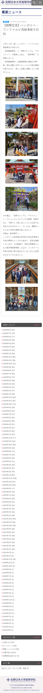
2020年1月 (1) (8, 596)
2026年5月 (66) (9, 340)
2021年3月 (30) (9, 549)
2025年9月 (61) (9, 367)
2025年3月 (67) (9, 387)
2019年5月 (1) (8, 606)
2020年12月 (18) (9, 559)
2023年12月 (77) (9, 438)
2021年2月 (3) (8, 552)
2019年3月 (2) (8, 610)
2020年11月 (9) (8, 563)
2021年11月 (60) (9, 522)
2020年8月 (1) (8, 573)
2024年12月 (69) (9, 397)
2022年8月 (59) (9, 492)
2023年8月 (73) (9, 451)
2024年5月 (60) (9, 421)
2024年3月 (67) (9, 428)
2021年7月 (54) (9, 536)
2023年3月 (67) (9, 468)
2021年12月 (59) (9, 519)
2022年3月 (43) (9, 509)
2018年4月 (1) (8, 623)
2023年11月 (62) (9, 441)
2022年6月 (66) (9, 498)
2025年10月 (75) (9, 364)
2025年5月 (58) (9, 380)
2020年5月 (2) (8, 583)
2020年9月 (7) (8, 569)
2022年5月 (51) (9, 502)
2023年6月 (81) (9, 458)
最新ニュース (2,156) (11, 649)
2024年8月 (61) (9, 411)
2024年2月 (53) (9, 431)
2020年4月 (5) (8, 586)
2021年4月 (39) (9, 546)
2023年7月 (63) (9, 455)
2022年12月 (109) (10, 478)
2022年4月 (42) (9, 505)
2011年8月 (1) (8, 630)
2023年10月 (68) (9, 445)
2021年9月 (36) (9, 529)
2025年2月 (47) (9, 391)
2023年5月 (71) (9, 461)
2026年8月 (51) (9, 330)
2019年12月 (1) (9, 600)
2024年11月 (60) (9, 401)
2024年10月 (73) (9, 404)
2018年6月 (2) (8, 620)
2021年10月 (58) (9, 525)
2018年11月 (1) (8, 613)
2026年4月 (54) (9, 343)
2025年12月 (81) (9, 357)
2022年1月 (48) (9, 515)
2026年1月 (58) (9, 353)
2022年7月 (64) (9, 495)
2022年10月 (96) (9, 485)
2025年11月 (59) (9, 360)
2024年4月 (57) (9, 424)
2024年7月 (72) (9, 414)
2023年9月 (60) (9, 448)
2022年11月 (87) (9, 482)
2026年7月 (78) (9, 333)
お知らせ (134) (8, 642)
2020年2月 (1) (8, 593)
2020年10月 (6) (9, 566)
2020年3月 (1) (8, 589)
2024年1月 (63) (9, 434)
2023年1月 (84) (9, 475)
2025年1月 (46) (9, 394)
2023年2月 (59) (9, 472)
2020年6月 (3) (8, 579)
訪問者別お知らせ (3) (11, 656)
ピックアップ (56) (10, 646)
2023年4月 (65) (9, 465)
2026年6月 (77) (9, 337)
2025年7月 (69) (9, 374)
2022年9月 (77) (9, 488)
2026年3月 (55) (9, 347)
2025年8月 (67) (9, 370)
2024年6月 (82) (9, 417)
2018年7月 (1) (8, 616)
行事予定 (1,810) (9, 652)
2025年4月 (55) (9, 384)
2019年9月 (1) (8, 603)
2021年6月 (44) (9, 539)
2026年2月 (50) (9, 350)
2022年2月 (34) (9, 512)
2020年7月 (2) (8, 576)
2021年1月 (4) (8, 556)
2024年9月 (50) (9, 407)
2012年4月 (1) (8, 627)
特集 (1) (25, 668)
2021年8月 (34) (9, 532)
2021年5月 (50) (9, 542)
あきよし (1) (6, 668)
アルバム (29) (16, 668)
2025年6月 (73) (9, 377)
